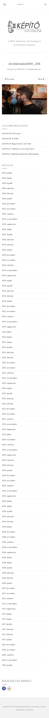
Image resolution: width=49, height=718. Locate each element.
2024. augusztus (9, 275)
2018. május (7, 562)
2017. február (7, 634)
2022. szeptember (9, 378)
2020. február (8, 465)
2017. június (7, 614)
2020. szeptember (10, 450)
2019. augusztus (9, 496)
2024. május (7, 280)
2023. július (6, 332)
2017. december (8, 588)
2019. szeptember (9, 491)
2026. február (7, 193)
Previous (10, 79)
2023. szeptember (9, 321)
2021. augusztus (9, 429)
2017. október (8, 598)
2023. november (9, 311)
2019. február (7, 521)
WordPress (29, 710)
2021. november (8, 414)
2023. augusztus (9, 327)
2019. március (8, 516)
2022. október (8, 373)
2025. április (7, 234)
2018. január (7, 583)
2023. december (8, 306)
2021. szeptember (9, 424)
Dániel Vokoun (34, 69)
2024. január (7, 301)
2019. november (9, 480)
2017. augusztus (8, 609)
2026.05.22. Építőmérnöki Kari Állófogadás (20, 154)
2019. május (7, 506)
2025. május (7, 229)
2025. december (9, 203)
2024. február (7, 296)
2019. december (8, 475)
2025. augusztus (9, 224)
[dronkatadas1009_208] (24, 99)
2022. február (7, 403)
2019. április (7, 511)
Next (40, 79)
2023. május (7, 342)
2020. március (8, 460)
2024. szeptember (10, 270)
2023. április (7, 347)
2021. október (8, 419)
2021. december (8, 409)
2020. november (9, 439)
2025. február (7, 244)
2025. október (8, 214)
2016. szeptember (9, 660)
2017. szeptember (9, 603)
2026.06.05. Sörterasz (11, 133)
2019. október (8, 485)
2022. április (7, 393)
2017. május (6, 619)
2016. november (9, 650)
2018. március (8, 573)
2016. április (7, 665)
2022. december (8, 362)
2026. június (7, 173)
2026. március (8, 188)
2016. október (8, 655)
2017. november (8, 593)
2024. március (8, 291)
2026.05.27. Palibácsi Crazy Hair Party (18, 149)
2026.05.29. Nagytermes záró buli (16, 144)
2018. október (8, 542)
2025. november (9, 209)
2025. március (8, 239)
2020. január (7, 470)
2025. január (7, 250)
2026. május (7, 178)
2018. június (7, 557)
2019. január (7, 527)
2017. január (7, 639)
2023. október (8, 316)
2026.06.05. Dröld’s (10, 138)
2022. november (9, 368)
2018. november (9, 537)
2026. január (7, 198)
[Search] (45, 4)
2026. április (7, 183)
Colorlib (43, 707)
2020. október (8, 444)
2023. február (7, 357)
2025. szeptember (10, 219)
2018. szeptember (9, 547)
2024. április (7, 286)
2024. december (9, 255)
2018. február (7, 578)
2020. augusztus (9, 455)
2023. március (8, 352)
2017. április (7, 624)
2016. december (8, 644)
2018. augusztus (9, 552)
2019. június (7, 501)
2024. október (8, 265)
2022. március (8, 398)
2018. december (8, 532)
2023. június (7, 337)
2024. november (9, 260)
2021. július (6, 434)
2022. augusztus (9, 383)
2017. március (7, 629)
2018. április (7, 568)
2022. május (7, 388)
